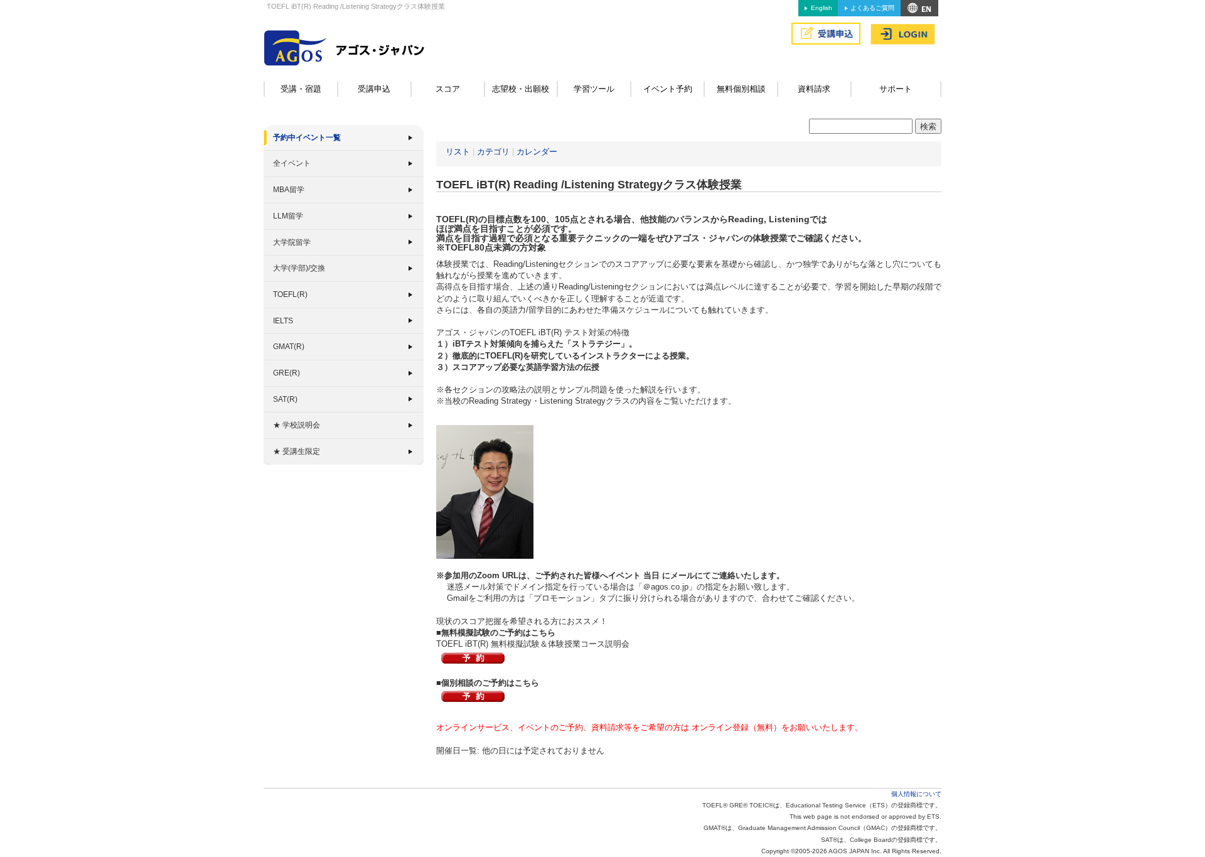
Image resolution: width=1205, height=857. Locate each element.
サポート (895, 89)
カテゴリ (493, 151)
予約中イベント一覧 (307, 137)
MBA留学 (288, 189)
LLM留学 (288, 216)
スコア (448, 89)
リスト (458, 151)
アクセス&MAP (919, 8)
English (821, 7)
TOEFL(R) (290, 294)
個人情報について (916, 793)
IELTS (283, 320)
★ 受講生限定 (296, 451)
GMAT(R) (288, 346)
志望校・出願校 (520, 89)
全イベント (292, 163)
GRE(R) (286, 373)
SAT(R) (285, 399)
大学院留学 (292, 242)
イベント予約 (667, 89)
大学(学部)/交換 (299, 268)
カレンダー (537, 151)
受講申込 (374, 89)
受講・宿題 (301, 89)
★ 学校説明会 (296, 425)
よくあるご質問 (872, 7)
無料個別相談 (741, 89)
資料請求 (814, 89)
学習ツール (594, 89)
